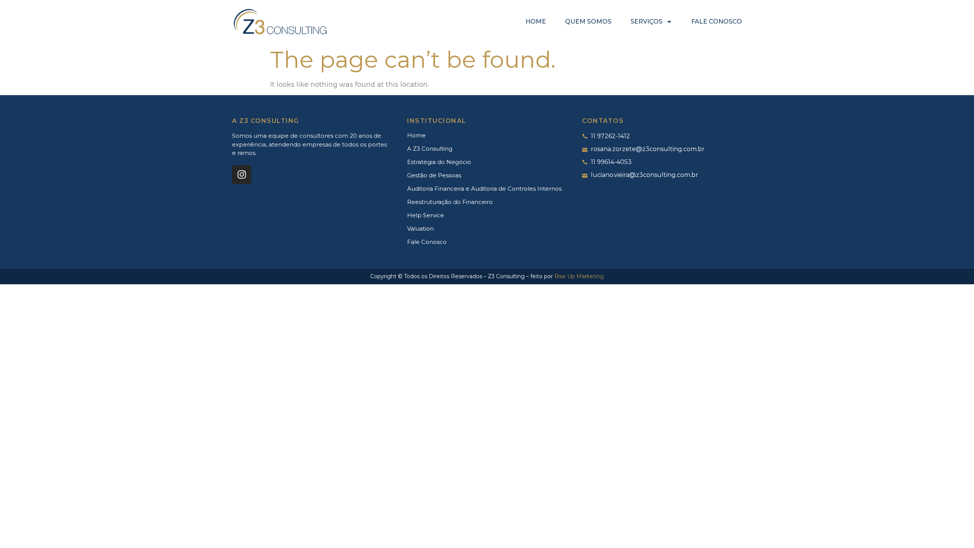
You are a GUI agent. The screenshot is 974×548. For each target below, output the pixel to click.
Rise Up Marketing (579, 276)
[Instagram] (241, 174)
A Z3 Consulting (429, 148)
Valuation (420, 228)
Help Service (425, 215)
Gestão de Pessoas (434, 175)
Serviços (646, 21)
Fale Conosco (716, 21)
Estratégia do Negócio (439, 162)
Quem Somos (588, 21)
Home (535, 21)
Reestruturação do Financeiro (450, 202)
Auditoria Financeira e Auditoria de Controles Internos (484, 188)
